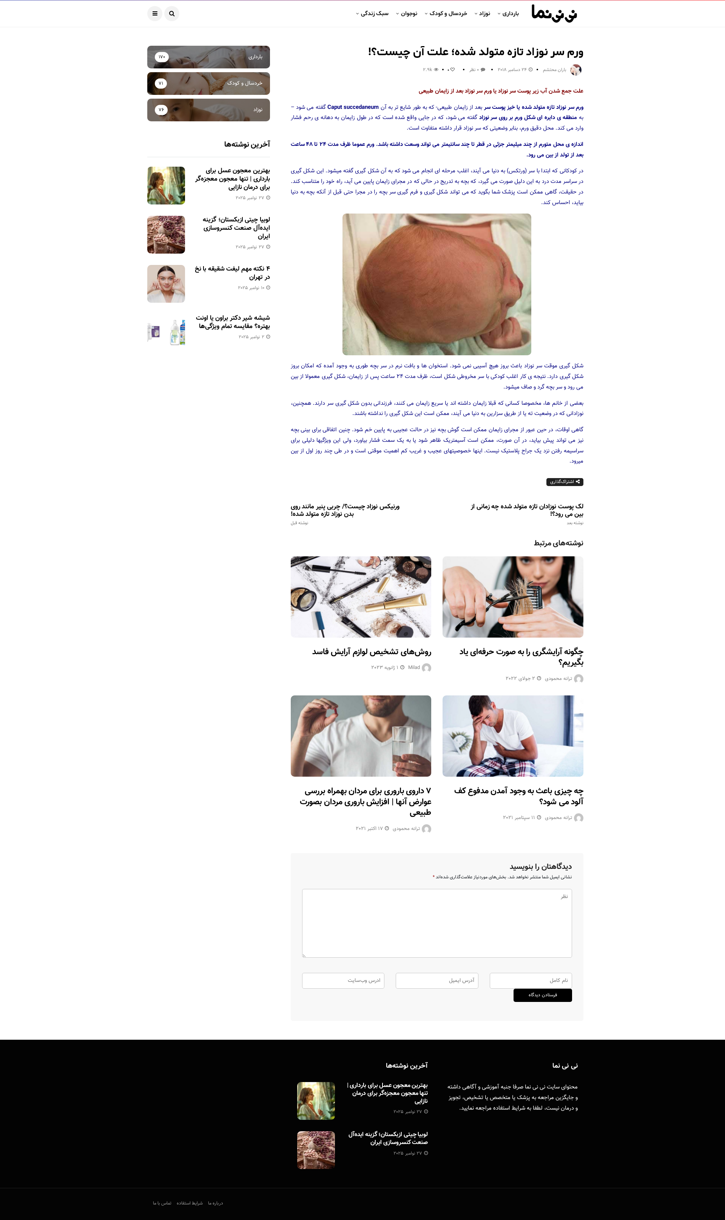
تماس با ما (162, 1203)
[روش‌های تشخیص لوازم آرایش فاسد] (361, 597)
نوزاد (484, 13)
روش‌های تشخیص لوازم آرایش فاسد (371, 652)
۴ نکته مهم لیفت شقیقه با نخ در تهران (232, 273)
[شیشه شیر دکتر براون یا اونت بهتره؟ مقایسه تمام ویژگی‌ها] (166, 333)
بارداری (511, 13)
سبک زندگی (375, 13)
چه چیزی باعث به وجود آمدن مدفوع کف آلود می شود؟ (518, 797)
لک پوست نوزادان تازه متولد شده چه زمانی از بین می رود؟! (527, 514)
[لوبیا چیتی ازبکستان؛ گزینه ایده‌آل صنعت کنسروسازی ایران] (166, 235)
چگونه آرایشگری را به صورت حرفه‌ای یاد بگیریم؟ (521, 658)
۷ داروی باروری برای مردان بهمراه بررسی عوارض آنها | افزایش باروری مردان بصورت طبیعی (365, 802)
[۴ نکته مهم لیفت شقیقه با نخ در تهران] (166, 284)
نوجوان (409, 13)
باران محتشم (554, 70)
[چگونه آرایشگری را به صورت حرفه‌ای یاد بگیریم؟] (513, 597)
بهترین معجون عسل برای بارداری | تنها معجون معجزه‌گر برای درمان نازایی (232, 179)
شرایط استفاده (509, 1108)
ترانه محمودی (558, 679)
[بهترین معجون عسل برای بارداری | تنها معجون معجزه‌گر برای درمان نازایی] (166, 185)
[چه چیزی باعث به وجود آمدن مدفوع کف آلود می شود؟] (513, 736)
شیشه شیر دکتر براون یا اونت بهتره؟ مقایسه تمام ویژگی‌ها (233, 322)
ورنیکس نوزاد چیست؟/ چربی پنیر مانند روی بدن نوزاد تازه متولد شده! (345, 514)
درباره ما (215, 1203)
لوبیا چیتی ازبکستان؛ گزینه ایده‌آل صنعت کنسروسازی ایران (236, 228)
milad (414, 668)
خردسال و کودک (448, 13)
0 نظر (474, 70)
